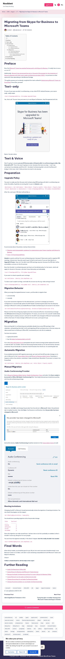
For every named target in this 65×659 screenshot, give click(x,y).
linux (36, 626)
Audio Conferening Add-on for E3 (21, 339)
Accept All (33, 652)
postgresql (21, 628)
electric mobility (9, 623)
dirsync (39, 620)
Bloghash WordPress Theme (46, 656)
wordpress (25, 634)
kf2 (53, 623)
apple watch (34, 617)
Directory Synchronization (28, 620)
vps (49, 631)
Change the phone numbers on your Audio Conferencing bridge (24, 582)
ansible (21, 617)
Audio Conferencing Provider (19, 54)
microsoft (8, 588)
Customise (11, 652)
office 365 (26, 588)
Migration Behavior (15, 48)
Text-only (9, 42)
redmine (29, 628)
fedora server (35, 623)
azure (51, 617)
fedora (27, 623)
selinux (40, 628)
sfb (32, 588)
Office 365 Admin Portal (16, 342)
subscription (30, 631)
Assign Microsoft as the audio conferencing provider (21, 577)
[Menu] (62, 4)
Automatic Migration (15, 51)
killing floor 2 (16, 626)
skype (37, 588)
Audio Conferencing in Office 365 (16, 569)
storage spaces (21, 631)
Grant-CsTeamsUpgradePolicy (16, 254)
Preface (8, 40)
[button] (48, 4)
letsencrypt (29, 626)
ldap (23, 626)
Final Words (9, 56)
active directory (8, 617)
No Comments (28, 30)
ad (16, 617)
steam (6, 631)
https (42, 623)
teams (54, 588)
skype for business (45, 588)
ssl (56, 628)
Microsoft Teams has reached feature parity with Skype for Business (29, 68)
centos (17, 620)
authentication (44, 617)
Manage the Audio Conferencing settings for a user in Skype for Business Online (29, 574)
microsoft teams (17, 588)
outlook (14, 628)
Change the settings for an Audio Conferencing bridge (22, 579)
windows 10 (7, 634)
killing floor (7, 626)
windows (54, 631)
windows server (16, 634)
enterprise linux (19, 623)
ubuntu (43, 631)
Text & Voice (9, 43)
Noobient (8, 3)
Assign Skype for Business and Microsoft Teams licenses (22, 572)
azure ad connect (9, 620)
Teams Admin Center (23, 356)
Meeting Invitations (17, 55)
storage (12, 631)
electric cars (47, 620)
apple (27, 617)
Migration (11, 49)
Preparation (12, 45)
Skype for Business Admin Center (41, 356)
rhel (35, 628)
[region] (22, 646)
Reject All (22, 652)
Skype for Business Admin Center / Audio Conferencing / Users (25, 375)
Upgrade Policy (14, 46)
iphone (47, 623)
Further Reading (10, 58)
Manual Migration (15, 52)
